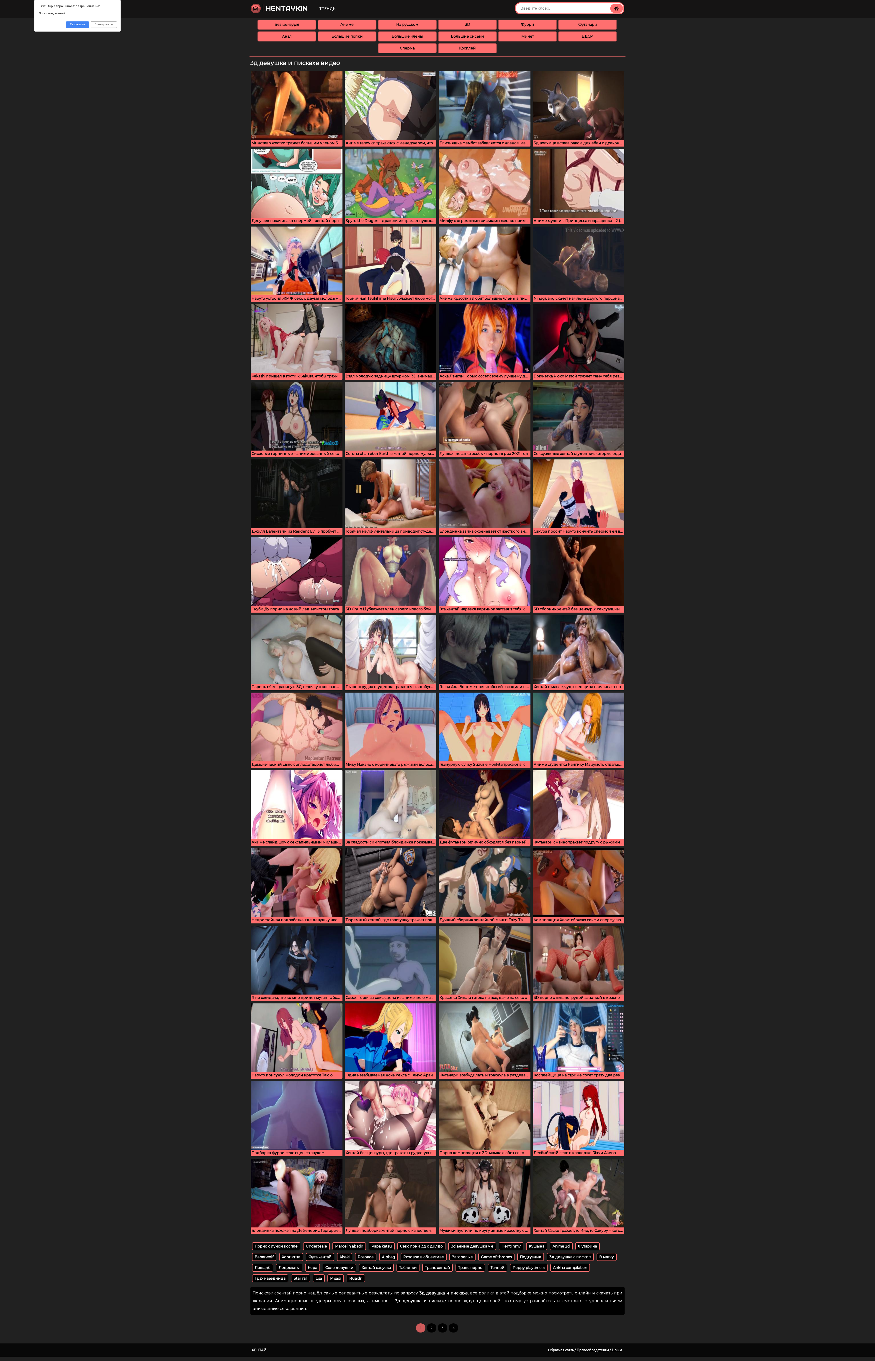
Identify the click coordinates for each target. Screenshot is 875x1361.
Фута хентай (320, 1257)
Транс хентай (437, 1268)
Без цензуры (287, 24)
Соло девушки (339, 1268)
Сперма (407, 48)
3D (467, 24)
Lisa (319, 1278)
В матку (606, 1257)
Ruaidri (355, 1278)
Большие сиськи (467, 36)
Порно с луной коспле (276, 1246)
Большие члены (407, 36)
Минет (527, 36)
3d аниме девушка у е (472, 1246)
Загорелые (462, 1257)
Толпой (497, 1268)
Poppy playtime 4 (529, 1268)
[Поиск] (616, 8)
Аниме (347, 24)
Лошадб (262, 1268)
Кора (312, 1268)
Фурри (527, 24)
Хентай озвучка (376, 1268)
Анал (287, 36)
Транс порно (470, 1268)
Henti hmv (511, 1246)
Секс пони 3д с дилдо (421, 1246)
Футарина (587, 1246)
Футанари (587, 24)
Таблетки (408, 1268)
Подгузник (530, 1257)
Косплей (467, 48)
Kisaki (345, 1257)
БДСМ (588, 36)
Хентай (259, 1350)
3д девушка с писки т (570, 1257)
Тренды (328, 9)
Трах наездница (270, 1278)
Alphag (388, 1257)
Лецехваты (289, 1268)
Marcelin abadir (349, 1246)
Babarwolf (264, 1257)
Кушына (536, 1246)
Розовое (366, 1257)
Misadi (335, 1278)
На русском (407, 24)
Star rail (300, 1278)
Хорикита (291, 1257)
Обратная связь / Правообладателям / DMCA (585, 1350)
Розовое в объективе (423, 1257)
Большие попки (347, 36)
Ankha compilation (570, 1268)
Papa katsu (381, 1246)
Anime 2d (561, 1246)
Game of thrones (496, 1257)
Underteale (316, 1246)
